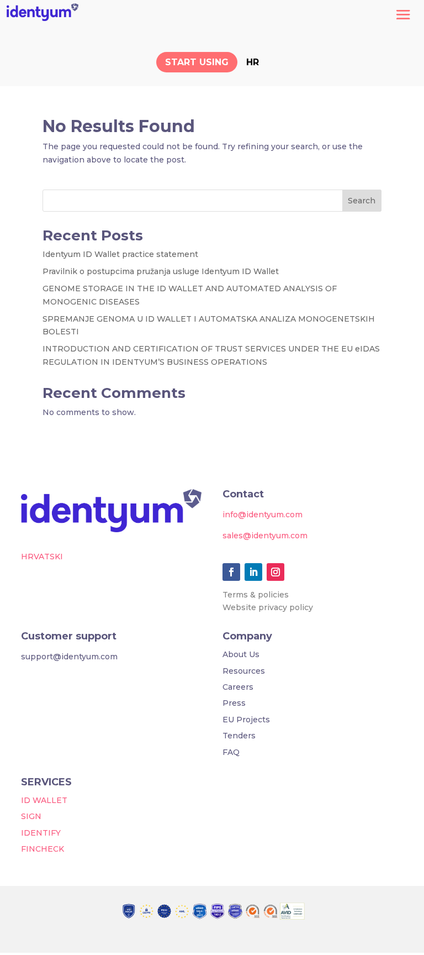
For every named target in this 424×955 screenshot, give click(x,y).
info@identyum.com (262, 515)
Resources (243, 671)
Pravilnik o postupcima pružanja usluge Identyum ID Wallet (161, 271)
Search (361, 201)
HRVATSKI (42, 557)
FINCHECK (42, 849)
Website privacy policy (267, 607)
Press (234, 703)
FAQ (231, 752)
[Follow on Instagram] (275, 572)
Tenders (239, 736)
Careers (237, 687)
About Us (240, 654)
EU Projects (246, 720)
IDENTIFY (41, 833)
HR (252, 62)
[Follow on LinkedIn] (253, 572)
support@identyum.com (69, 657)
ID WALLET (44, 800)
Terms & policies (255, 595)
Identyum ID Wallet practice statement (120, 254)
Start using (197, 62)
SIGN (31, 816)
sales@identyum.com (265, 536)
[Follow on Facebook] (231, 572)
